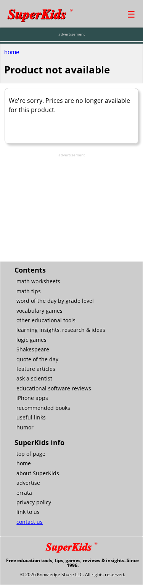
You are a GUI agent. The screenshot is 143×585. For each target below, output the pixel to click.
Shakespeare (32, 349)
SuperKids (40, 13)
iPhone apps (32, 397)
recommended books (43, 407)
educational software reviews (53, 388)
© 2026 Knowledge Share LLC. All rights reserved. (72, 574)
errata (24, 492)
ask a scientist (34, 378)
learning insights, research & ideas (60, 329)
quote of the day (37, 359)
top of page (30, 453)
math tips (28, 291)
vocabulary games (39, 310)
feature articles (35, 368)
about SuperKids (37, 473)
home (11, 52)
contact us (29, 521)
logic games (31, 339)
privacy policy (33, 502)
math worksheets (38, 281)
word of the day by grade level (55, 300)
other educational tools (46, 320)
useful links (31, 417)
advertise (28, 482)
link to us (28, 511)
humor (25, 427)
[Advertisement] (71, 205)
